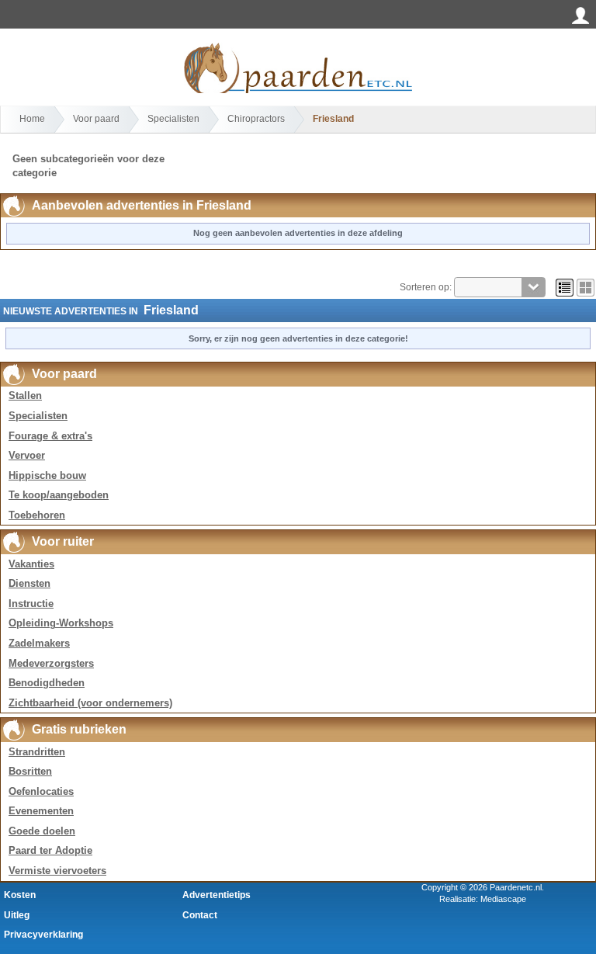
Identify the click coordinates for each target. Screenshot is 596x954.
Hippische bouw (47, 475)
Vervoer (27, 455)
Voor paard (96, 118)
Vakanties (31, 564)
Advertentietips (216, 895)
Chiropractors (256, 118)
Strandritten (37, 752)
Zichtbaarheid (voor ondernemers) (90, 703)
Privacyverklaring (43, 934)
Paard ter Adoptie (50, 850)
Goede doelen (42, 831)
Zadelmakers (39, 643)
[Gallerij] (585, 287)
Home (32, 118)
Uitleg (16, 915)
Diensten (29, 583)
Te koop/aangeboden (59, 495)
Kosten (20, 895)
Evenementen (41, 811)
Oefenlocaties (41, 791)
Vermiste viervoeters (57, 870)
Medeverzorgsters (51, 663)
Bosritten (30, 771)
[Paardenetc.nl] (298, 45)
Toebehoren (37, 515)
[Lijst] (564, 287)
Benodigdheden (47, 683)
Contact (199, 915)
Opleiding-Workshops (61, 623)
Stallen (25, 395)
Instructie (31, 603)
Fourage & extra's (50, 436)
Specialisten (173, 118)
